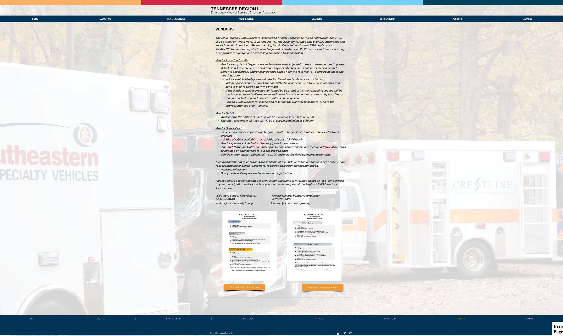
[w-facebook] (338, 334)
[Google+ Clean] (350, 332)
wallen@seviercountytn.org (234, 203)
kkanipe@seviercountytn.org (290, 203)
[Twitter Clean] (344, 332)
